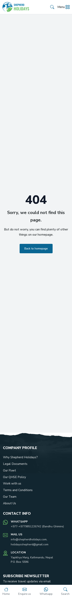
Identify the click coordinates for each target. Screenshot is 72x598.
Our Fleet (9, 470)
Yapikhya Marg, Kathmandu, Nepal (32, 557)
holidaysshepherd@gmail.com (29, 544)
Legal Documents (15, 464)
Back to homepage (36, 248)
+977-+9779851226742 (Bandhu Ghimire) (37, 526)
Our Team (9, 497)
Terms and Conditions (18, 490)
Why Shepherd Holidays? (20, 457)
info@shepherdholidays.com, (29, 539)
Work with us (12, 483)
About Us (9, 503)
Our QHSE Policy (14, 477)
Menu (61, 7)
